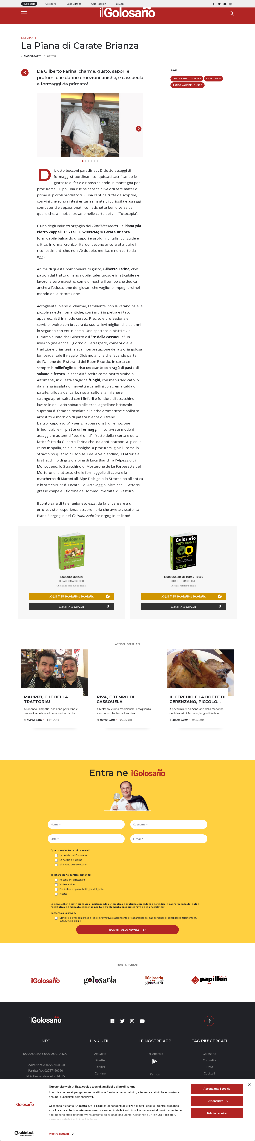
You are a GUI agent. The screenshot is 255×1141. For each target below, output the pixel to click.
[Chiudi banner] (249, 1084)
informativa (105, 917)
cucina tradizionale (186, 78)
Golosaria (51, 3)
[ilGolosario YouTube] (224, 4)
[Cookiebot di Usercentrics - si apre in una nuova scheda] (24, 1134)
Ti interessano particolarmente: (71, 874)
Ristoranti (28, 37)
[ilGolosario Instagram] (230, 4)
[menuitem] (100, 1054)
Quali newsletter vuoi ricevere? (70, 850)
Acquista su (71, 606)
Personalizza (214, 1101)
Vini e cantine (67, 884)
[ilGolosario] (127, 11)
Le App (120, 3)
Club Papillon (98, 3)
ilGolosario (29, 3)
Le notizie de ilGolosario (73, 855)
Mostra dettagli (59, 1133)
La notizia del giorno (71, 859)
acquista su (71, 596)
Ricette (63, 893)
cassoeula (213, 78)
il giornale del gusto (187, 85)
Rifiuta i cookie (217, 1113)
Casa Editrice (74, 3)
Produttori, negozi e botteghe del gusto (82, 889)
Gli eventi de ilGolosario (73, 864)
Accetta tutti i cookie (216, 1088)
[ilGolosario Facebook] (213, 4)
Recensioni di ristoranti (72, 879)
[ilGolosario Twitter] (219, 4)
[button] (139, 129)
